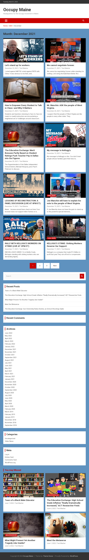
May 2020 (8, 401)
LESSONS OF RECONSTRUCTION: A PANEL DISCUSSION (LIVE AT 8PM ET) (23, 202)
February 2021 (10, 376)
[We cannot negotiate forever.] (65, 50)
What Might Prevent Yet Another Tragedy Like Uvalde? (24, 300)
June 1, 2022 (51, 543)
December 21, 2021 (53, 68)
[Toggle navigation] (6, 20)
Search (82, 276)
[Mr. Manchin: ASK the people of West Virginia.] (65, 90)
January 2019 (9, 417)
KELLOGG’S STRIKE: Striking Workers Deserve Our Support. (64, 244)
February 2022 (10, 344)
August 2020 (9, 393)
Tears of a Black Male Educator (16, 291)
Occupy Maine (17, 9)
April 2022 (8, 338)
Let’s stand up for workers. (17, 65)
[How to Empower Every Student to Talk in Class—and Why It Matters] (23, 90)
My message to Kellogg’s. (59, 150)
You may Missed (13, 470)
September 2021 (11, 357)
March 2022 (9, 341)
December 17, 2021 (11, 249)
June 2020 (8, 398)
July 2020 (8, 395)
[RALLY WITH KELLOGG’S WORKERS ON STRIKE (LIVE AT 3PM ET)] (23, 228)
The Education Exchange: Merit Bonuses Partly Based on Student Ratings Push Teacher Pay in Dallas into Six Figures (21, 154)
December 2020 (10, 382)
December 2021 (10, 349)
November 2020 (10, 385)
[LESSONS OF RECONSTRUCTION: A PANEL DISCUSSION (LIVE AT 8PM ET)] (23, 185)
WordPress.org (10, 463)
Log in (7, 454)
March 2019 (9, 412)
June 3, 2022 (9, 546)
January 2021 (9, 379)
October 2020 (10, 387)
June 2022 (8, 333)
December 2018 (10, 420)
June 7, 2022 (9, 503)
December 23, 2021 (11, 68)
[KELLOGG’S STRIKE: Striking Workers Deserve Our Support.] (65, 228)
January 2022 (9, 347)
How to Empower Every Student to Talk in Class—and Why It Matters (23, 106)
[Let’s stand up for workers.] (23, 50)
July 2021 (8, 363)
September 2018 (11, 425)
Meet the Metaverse (12, 304)
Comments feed (11, 460)
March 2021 (9, 374)
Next (55, 266)
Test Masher (24, 68)
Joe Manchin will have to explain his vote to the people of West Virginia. (64, 202)
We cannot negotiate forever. (60, 65)
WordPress (74, 556)
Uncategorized (11, 100)
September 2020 (11, 390)
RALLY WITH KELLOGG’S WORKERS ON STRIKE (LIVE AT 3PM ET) (23, 244)
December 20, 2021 (53, 111)
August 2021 (9, 360)
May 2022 (8, 336)
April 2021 (8, 371)
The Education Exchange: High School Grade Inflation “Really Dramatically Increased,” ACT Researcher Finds (43, 295)
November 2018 (10, 423)
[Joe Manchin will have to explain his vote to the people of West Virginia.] (65, 185)
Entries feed (9, 457)
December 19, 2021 (53, 153)
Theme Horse (48, 556)
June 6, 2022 (51, 508)
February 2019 (10, 414)
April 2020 (8, 404)
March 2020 (9, 406)
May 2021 (8, 368)
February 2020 (10, 409)
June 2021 (8, 366)
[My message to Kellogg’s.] (65, 135)
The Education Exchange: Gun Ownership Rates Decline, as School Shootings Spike (34, 309)
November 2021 (10, 352)
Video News (10, 60)
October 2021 (10, 355)
